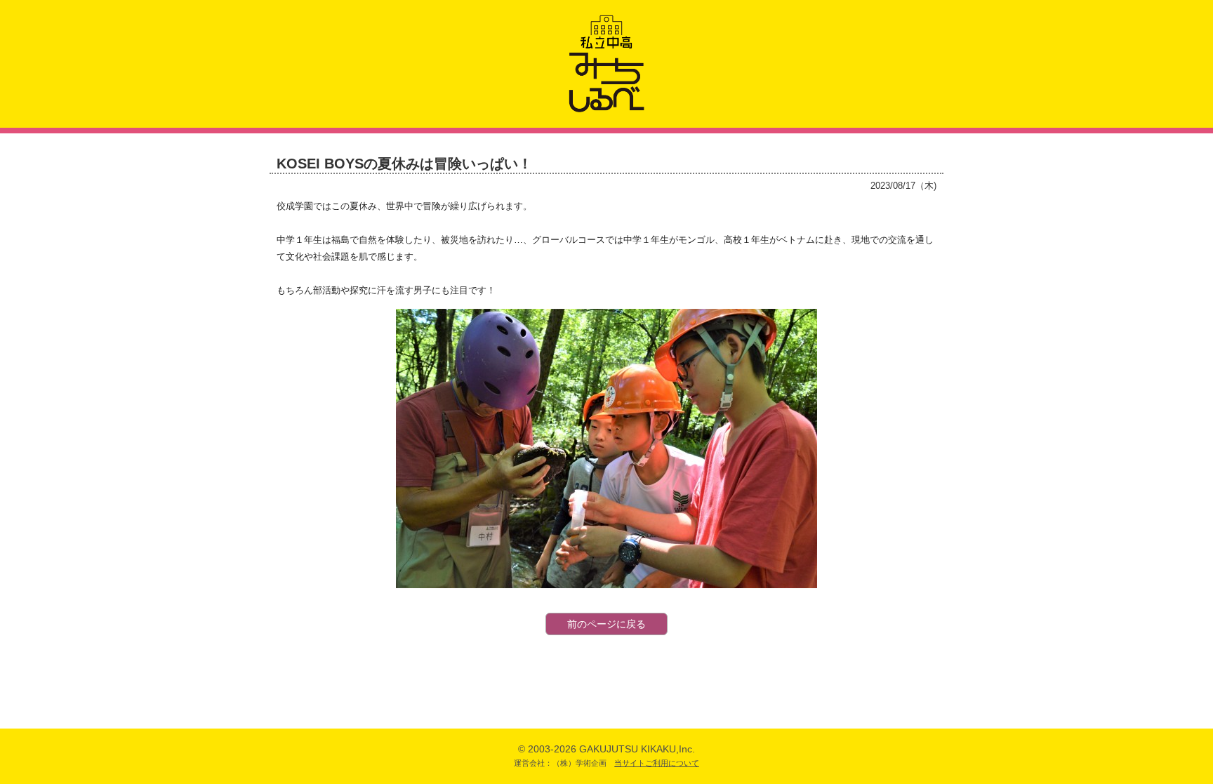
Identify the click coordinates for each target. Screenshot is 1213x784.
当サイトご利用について (656, 763)
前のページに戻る (606, 624)
